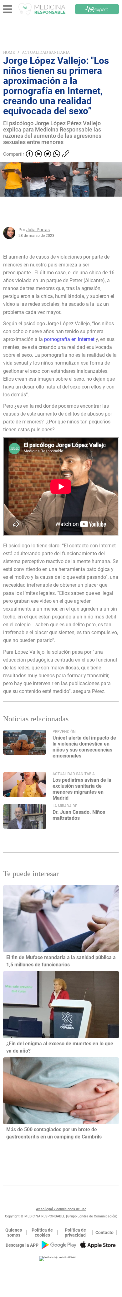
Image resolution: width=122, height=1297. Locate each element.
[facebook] (29, 154)
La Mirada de (65, 806)
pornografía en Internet (68, 339)
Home (9, 52)
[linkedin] (38, 154)
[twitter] (47, 154)
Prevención (64, 732)
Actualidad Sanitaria (46, 52)
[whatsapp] (56, 154)
